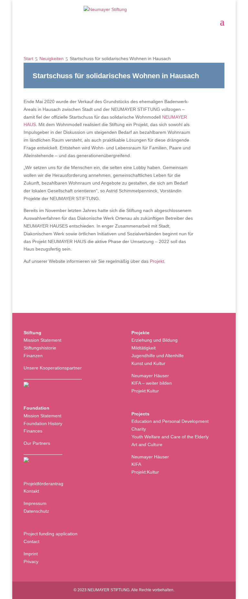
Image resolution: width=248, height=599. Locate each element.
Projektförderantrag (43, 483)
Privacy (31, 561)
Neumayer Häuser (150, 375)
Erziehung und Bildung (154, 340)
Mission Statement (42, 340)
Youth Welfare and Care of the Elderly (170, 436)
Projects (140, 413)
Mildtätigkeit (143, 347)
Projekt (157, 261)
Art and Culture (146, 444)
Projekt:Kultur (145, 390)
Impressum (35, 503)
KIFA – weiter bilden (151, 383)
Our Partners (37, 443)
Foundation (36, 408)
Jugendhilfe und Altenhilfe (157, 355)
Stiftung (32, 332)
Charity (138, 429)
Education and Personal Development (170, 421)
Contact (31, 541)
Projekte (140, 332)
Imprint (31, 553)
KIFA (136, 464)
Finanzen (33, 355)
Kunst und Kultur (148, 363)
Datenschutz (36, 511)
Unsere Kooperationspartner (53, 367)
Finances (33, 430)
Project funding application (51, 533)
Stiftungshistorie (40, 347)
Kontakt (31, 491)
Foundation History (43, 423)
